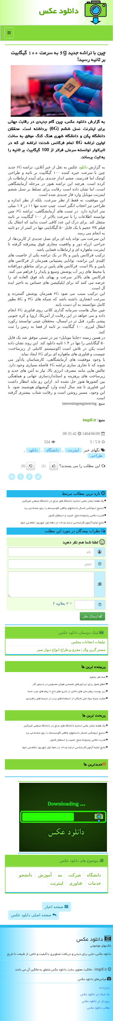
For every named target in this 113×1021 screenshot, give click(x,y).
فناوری (75, 883)
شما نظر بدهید (97, 677)
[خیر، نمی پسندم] (30, 466)
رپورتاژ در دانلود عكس (96, 1001)
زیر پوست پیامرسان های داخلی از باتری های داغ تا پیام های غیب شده (67, 691)
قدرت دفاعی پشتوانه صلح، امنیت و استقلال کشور (76, 515)
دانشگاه (52, 450)
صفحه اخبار (54, 907)
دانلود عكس (58, 10)
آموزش (45, 875)
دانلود (83, 167)
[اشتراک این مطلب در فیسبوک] (29, 477)
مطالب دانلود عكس (98, 1008)
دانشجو (25, 875)
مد (60, 875)
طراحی (96, 456)
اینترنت (73, 450)
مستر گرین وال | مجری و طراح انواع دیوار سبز (71, 650)
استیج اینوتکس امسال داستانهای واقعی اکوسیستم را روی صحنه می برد (64, 508)
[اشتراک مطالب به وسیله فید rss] (12, 477)
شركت (74, 875)
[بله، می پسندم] (53, 466)
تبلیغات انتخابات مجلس (88, 642)
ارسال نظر (91, 616)
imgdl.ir (89, 420)
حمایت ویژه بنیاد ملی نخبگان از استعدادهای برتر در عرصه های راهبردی (66, 698)
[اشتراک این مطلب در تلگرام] (38, 477)
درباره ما (104, 988)
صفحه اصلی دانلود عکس (31, 915)
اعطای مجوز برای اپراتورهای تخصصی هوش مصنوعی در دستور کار (69, 684)
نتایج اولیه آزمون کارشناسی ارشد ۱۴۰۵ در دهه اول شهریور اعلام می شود (62, 522)
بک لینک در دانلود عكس (95, 994)
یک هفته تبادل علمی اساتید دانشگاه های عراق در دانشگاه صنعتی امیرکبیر (63, 501)
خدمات (94, 883)
